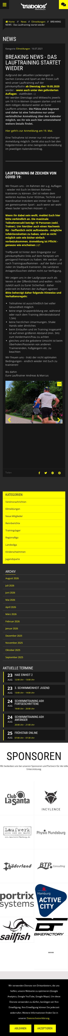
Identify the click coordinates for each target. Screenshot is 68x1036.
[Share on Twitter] (46, 473)
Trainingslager (12, 530)
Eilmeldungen (38, 21)
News (23, 21)
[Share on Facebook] (40, 473)
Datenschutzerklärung (38, 1018)
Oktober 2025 (12, 650)
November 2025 (14, 642)
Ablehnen (20, 1028)
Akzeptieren (44, 1028)
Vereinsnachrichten (15, 501)
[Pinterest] (59, 473)
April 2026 (10, 607)
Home (11, 21)
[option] (34, 403)
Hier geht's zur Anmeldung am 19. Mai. (29, 130)
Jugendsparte (12, 559)
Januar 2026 (11, 628)
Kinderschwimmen (15, 551)
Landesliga (11, 544)
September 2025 (14, 657)
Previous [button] (9, 420)
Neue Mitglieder (14, 516)
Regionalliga (11, 537)
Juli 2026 (9, 585)
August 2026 (12, 578)
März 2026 (11, 614)
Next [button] (59, 420)
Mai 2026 (10, 599)
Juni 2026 (10, 592)
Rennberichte (12, 523)
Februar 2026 (12, 621)
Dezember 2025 (13, 635)
